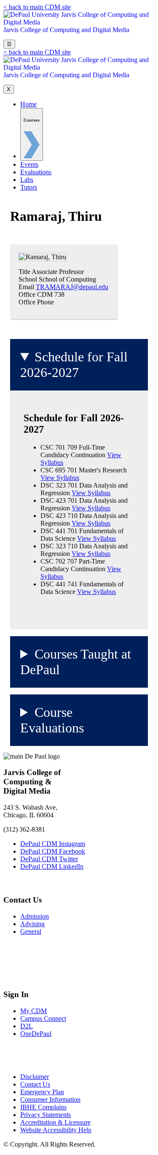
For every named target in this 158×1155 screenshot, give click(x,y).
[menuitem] (31, 134)
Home (28, 104)
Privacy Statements (45, 1114)
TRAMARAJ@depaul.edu (72, 286)
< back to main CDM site (37, 7)
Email (26, 286)
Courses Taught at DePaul (75, 661)
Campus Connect (43, 1018)
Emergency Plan (42, 1091)
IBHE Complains (43, 1107)
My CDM (33, 1010)
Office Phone (36, 302)
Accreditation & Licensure (55, 1122)
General (30, 931)
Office (27, 294)
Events (29, 164)
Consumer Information (50, 1099)
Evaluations (35, 172)
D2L (26, 1026)
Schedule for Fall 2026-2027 (74, 364)
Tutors (28, 187)
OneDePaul (35, 1033)
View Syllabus (59, 477)
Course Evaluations (52, 720)
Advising (32, 923)
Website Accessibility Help (55, 1129)
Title (24, 271)
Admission (34, 916)
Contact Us (35, 1084)
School (28, 279)
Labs (26, 179)
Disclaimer (34, 1076)
